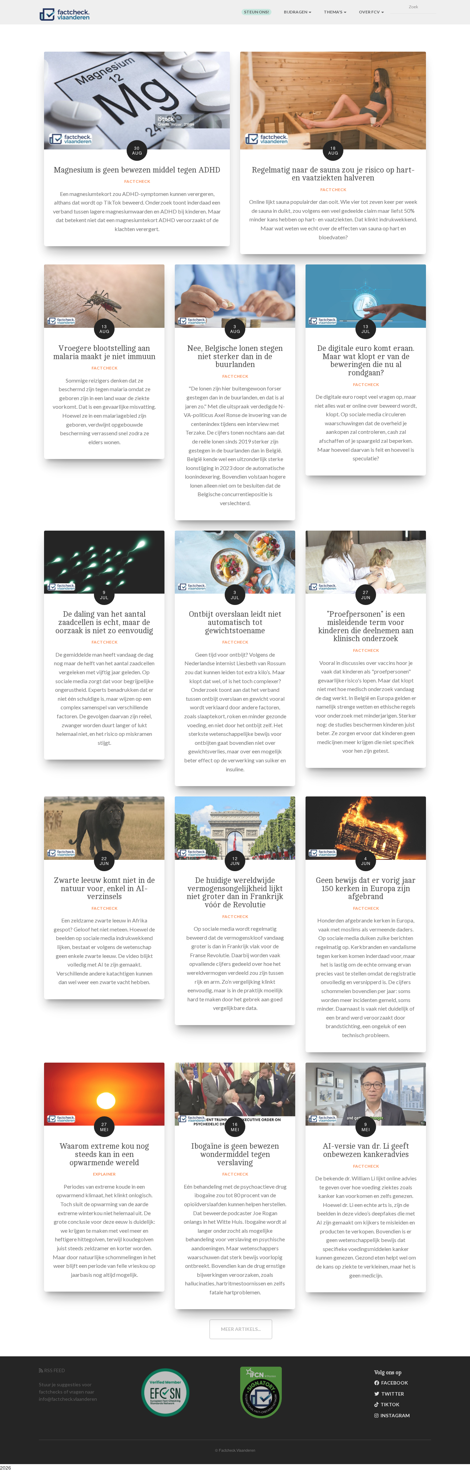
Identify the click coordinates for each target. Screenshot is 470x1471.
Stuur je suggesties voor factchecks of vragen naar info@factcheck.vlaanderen (68, 1391)
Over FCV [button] (370, 11)
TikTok (388, 1404)
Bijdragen (296, 11)
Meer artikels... (241, 1329)
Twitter (391, 1394)
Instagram (394, 1415)
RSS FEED (54, 1370)
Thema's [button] (333, 11)
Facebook (393, 1383)
